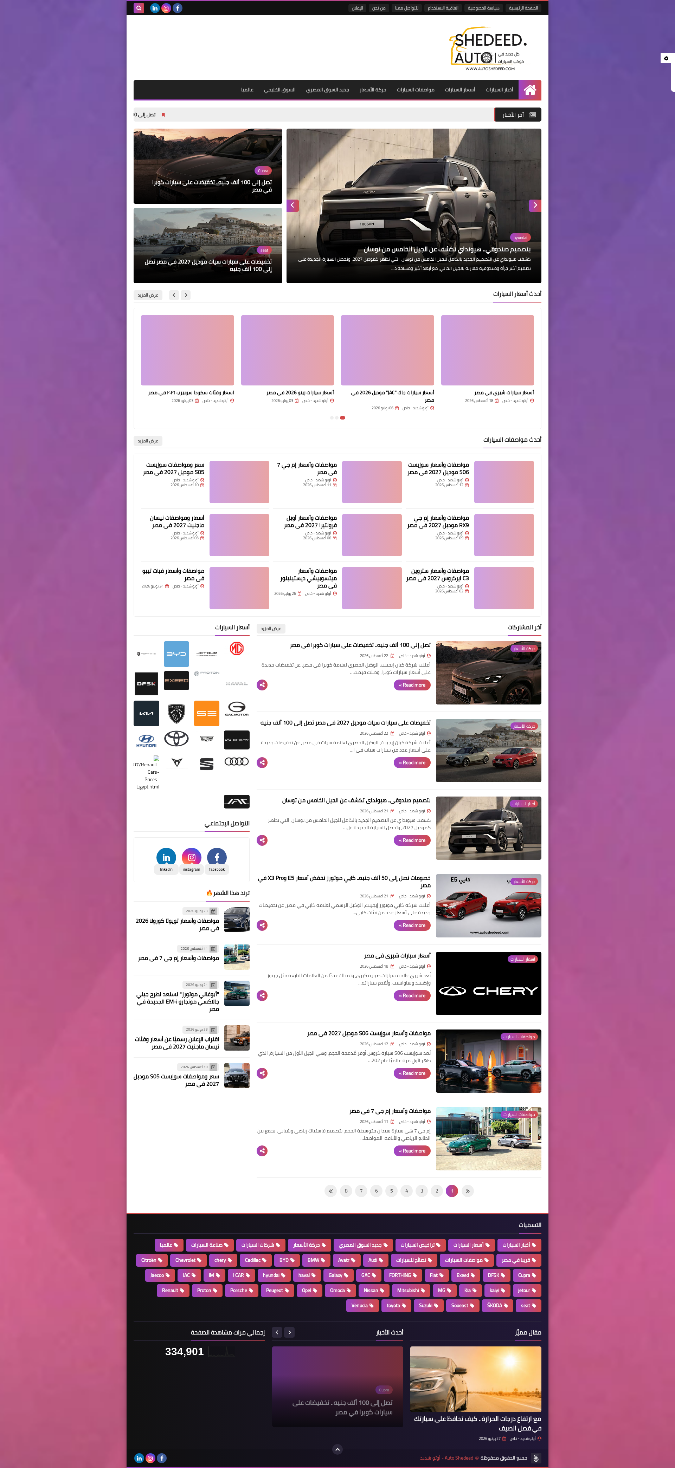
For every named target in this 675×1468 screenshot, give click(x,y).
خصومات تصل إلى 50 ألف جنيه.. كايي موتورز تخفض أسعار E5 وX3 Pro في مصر (427, 249)
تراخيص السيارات (418, 1244)
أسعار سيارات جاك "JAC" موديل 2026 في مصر (492, 396)
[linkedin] (155, 8)
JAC (186, 1275)
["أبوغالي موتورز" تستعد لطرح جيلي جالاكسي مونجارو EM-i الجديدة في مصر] (237, 993)
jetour (524, 1290)
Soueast (459, 1305)
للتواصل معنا (406, 8)
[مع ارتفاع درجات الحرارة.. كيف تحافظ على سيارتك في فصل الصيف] (475, 1379)
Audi (372, 1260)
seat (525, 1305)
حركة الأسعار (373, 89)
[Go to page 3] (332, 418)
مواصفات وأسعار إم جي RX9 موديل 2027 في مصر (438, 521)
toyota (393, 1305)
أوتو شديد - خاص (523, 1438)
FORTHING (400, 1275)
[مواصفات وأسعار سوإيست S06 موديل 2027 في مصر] (504, 482)
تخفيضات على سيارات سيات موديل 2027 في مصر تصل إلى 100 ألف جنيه (208, 265)
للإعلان (357, 8)
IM (211, 1275)
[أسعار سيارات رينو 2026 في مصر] (387, 350)
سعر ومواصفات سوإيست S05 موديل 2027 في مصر (173, 468)
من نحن (379, 8)
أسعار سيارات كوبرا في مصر (205, 392)
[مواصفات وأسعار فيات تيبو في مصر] (239, 588)
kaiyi (494, 1290)
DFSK (493, 1275)
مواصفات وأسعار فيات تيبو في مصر (173, 574)
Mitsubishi (408, 1290)
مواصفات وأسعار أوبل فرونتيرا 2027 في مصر (310, 521)
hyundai (271, 1275)
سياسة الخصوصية (484, 8)
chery (220, 1260)
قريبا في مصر (516, 1260)
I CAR (238, 1275)
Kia (467, 1290)
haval (304, 1275)
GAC (365, 1275)
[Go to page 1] (342, 418)
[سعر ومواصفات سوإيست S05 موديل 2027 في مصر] (239, 482)
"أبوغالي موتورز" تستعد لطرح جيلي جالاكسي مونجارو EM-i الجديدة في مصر (177, 1001)
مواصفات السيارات (416, 89)
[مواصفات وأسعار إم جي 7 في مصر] (372, 482)
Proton (204, 1290)
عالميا (247, 89)
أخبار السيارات (499, 89)
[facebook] (177, 8)
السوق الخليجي (280, 89)
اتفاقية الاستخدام (443, 8)
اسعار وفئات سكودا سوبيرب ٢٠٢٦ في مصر (291, 392)
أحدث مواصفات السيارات (512, 439)
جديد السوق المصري (327, 89)
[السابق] (330, 1191)
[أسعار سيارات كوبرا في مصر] (187, 350)
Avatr (343, 1260)
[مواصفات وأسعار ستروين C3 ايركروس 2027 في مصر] (504, 588)
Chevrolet (185, 1260)
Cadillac (253, 1260)
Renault (170, 1290)
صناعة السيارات (207, 1244)
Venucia (360, 1305)
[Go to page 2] (337, 418)
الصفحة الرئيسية (523, 8)
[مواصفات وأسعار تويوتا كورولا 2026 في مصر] (237, 919)
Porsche (238, 1290)
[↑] (337, 1449)
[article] (414, 206)
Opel (306, 1290)
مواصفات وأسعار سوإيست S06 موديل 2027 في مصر (438, 468)
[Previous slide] (535, 206)
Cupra (524, 1275)
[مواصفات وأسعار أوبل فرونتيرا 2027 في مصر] (372, 535)
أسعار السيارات (460, 89)
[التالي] (468, 1191)
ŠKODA (494, 1305)
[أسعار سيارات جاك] (487, 350)
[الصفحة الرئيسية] (530, 89)
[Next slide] (293, 206)
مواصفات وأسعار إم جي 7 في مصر (307, 468)
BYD (284, 1260)
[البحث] (139, 8)
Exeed (463, 1275)
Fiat (434, 1275)
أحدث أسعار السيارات (517, 293)
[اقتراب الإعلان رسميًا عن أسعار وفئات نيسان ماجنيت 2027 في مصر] (237, 1038)
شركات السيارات (258, 1244)
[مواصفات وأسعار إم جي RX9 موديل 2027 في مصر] (504, 535)
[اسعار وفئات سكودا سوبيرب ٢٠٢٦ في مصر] (287, 350)
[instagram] (166, 8)
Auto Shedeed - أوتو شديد (446, 1458)
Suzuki (425, 1305)
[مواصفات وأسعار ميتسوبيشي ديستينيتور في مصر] (372, 588)
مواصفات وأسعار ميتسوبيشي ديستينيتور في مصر (308, 578)
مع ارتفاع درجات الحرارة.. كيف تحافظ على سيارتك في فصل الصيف (477, 1423)
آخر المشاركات (524, 627)
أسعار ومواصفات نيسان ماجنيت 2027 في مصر (177, 521)
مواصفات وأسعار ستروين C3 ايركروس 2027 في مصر (437, 574)
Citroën (148, 1260)
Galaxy (335, 1275)
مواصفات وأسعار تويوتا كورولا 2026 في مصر (177, 924)
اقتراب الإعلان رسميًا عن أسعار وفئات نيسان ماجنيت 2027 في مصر (177, 1043)
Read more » (412, 684)
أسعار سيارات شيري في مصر (397, 955)
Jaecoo (157, 1275)
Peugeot (274, 1290)
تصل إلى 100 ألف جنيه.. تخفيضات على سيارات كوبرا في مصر (183, 114)
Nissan (371, 1290)
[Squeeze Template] (536, 1458)
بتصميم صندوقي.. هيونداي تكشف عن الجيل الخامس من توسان (356, 800)
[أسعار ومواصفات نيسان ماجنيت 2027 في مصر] (239, 535)
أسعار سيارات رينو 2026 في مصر (400, 392)
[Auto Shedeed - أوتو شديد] (490, 47)
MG (441, 1290)
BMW (313, 1260)
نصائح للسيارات (411, 1260)
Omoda (337, 1290)
